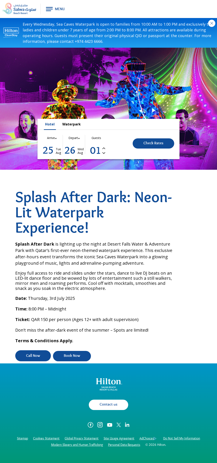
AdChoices (146, 438)
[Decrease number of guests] (103, 153)
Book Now (72, 356)
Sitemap (22, 438)
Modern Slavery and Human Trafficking (77, 445)
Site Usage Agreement (119, 438)
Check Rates (153, 143)
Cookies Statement (46, 438)
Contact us (108, 404)
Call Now (33, 356)
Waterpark (71, 124)
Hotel (50, 124)
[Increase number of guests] (103, 148)
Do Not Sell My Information (181, 438)
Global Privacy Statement (82, 438)
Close (211, 23)
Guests (96, 138)
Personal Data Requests (124, 445)
